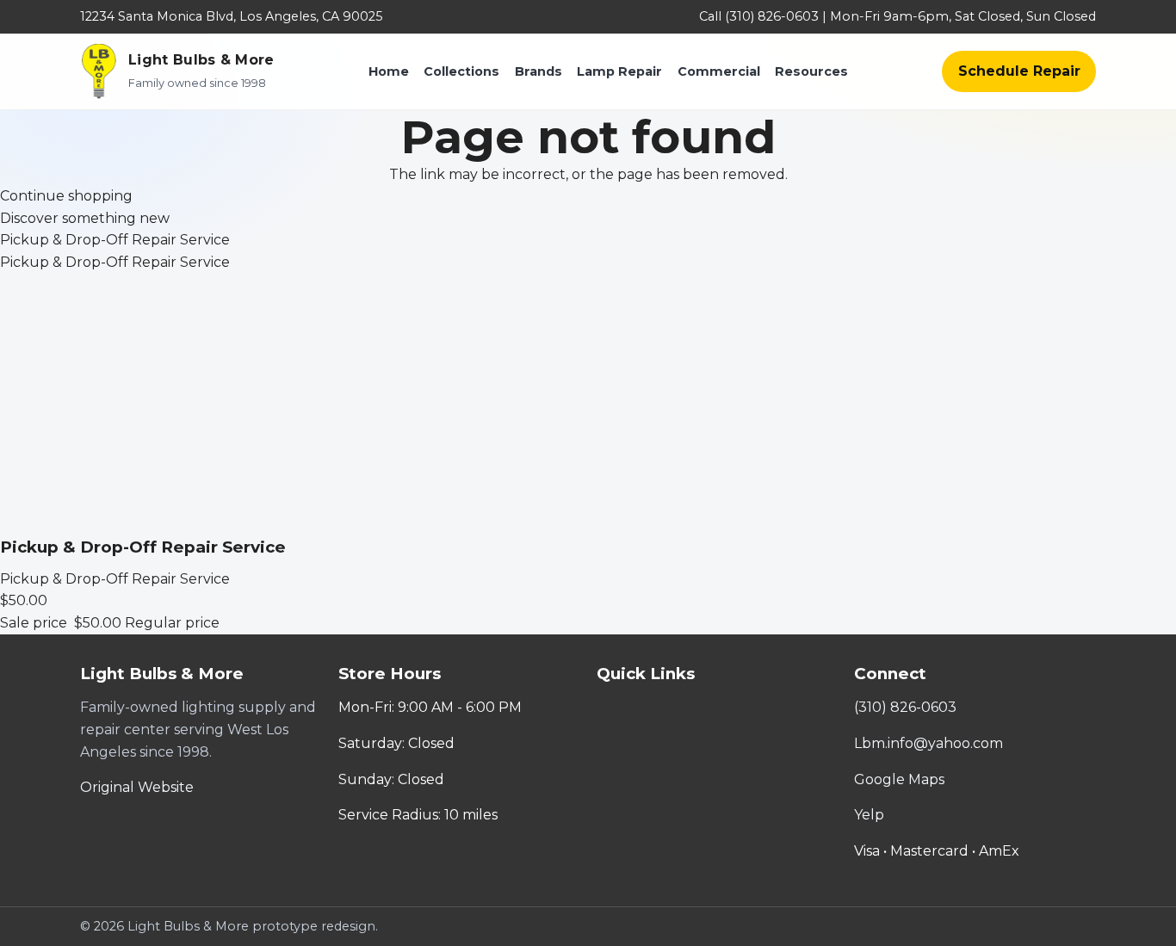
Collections (461, 71)
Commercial (719, 71)
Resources (811, 71)
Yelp (869, 815)
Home (388, 71)
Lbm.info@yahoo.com (928, 743)
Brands (538, 71)
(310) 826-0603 (905, 707)
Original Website (137, 787)
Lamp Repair (619, 71)
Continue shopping (66, 196)
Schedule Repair (1019, 71)
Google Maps (899, 779)
